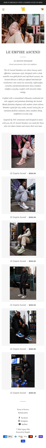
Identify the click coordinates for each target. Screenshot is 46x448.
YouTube (24, 424)
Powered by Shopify (23, 432)
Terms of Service (23, 409)
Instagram (24, 421)
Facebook (24, 418)
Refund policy (23, 413)
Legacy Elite (26, 429)
